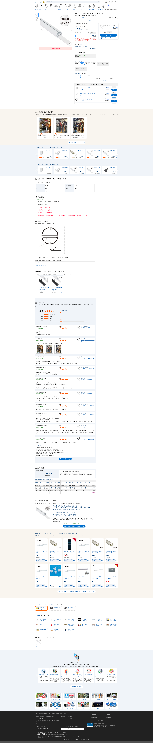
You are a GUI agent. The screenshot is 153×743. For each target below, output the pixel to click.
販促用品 (37, 615)
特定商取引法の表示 (85, 739)
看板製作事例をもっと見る (76, 142)
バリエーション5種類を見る (40, 560)
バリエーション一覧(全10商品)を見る (84, 20)
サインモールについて (101, 720)
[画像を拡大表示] (69, 43)
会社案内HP (63, 733)
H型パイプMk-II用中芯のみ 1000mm (86, 99)
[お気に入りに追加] (51, 158)
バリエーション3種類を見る (54, 560)
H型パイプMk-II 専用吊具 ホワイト (87, 94)
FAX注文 (104, 38)
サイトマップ (67, 739)
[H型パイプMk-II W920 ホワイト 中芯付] (37, 15)
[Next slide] (116, 154)
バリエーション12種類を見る (68, 560)
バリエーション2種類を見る (110, 586)
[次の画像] (70, 30)
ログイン (94, 714)
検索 (98, 1)
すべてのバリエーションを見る (109, 80)
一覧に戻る (38, 9)
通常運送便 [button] (79, 35)
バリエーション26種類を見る (82, 586)
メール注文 (114, 38)
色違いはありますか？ (41, 265)
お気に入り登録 (113, 17)
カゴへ (114, 89)
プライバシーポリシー (75, 739)
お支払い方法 (94, 717)
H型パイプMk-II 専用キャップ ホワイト (87, 88)
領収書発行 (108, 717)
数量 (105, 32)
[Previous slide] (36, 154)
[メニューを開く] (117, 2)
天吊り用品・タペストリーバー (44, 604)
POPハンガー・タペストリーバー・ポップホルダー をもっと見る (76, 591)
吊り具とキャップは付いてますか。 (44, 263)
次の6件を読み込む (65, 459)
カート (108, 714)
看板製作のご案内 (76, 686)
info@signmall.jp (42, 728)
